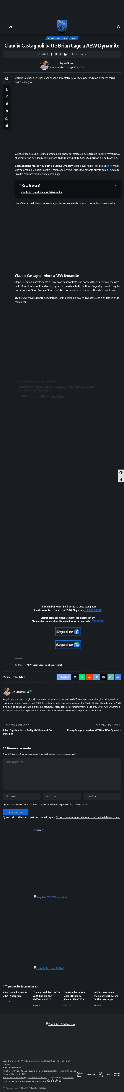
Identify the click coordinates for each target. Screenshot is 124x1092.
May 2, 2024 (57, 396)
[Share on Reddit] (6, 103)
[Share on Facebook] (51, 54)
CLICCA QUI (98, 621)
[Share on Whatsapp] (6, 96)
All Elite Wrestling (57, 38)
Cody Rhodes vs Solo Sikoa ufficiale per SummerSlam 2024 (74, 996)
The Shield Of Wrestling (14, 1077)
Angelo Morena (67, 63)
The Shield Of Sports (50, 1061)
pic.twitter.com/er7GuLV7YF (34, 390)
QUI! (17, 297)
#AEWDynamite (34, 386)
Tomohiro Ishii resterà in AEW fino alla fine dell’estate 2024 (46, 996)
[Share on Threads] (103, 677)
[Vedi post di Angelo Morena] (44, 65)
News (73, 38)
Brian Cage (38, 665)
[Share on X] (56, 54)
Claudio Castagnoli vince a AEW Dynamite (41, 192)
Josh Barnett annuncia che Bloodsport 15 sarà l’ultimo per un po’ (106, 996)
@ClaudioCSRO (65, 386)
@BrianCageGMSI (84, 386)
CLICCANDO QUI (92, 610)
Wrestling (35, 396)
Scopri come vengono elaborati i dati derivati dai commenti (88, 817)
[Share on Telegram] (6, 110)
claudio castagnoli (53, 665)
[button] (5, 27)
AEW (109, 165)
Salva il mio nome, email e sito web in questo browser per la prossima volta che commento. (47, 804)
